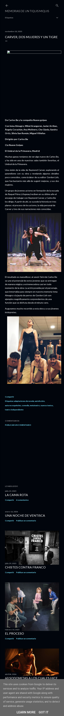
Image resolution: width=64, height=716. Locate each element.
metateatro (35, 405)
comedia (25, 405)
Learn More (26, 712)
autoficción (40, 401)
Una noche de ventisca (25, 515)
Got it (44, 712)
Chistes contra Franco (25, 567)
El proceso (14, 633)
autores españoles (13, 405)
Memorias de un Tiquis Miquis (27, 11)
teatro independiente (14, 409)
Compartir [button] (9, 397)
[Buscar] (57, 5)
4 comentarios (22, 500)
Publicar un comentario (18, 425)
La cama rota (16, 495)
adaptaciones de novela (24, 401)
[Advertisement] (32, 455)
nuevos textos (47, 405)
